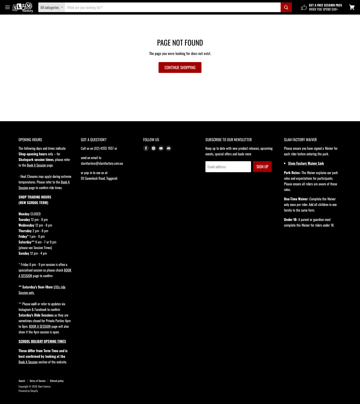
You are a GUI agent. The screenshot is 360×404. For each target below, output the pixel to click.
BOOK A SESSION (40, 326)
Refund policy (57, 381)
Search (22, 381)
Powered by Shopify (28, 391)
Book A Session (36, 165)
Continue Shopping (180, 67)
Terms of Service (37, 381)
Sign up (262, 166)
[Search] (286, 7)
